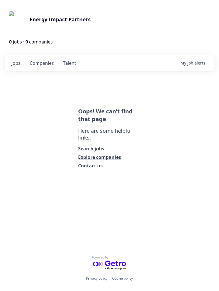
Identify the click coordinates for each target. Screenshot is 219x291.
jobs (16, 63)
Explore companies (99, 157)
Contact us (90, 166)
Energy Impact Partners (60, 19)
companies (42, 63)
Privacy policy (97, 278)
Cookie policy (122, 278)
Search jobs (91, 149)
